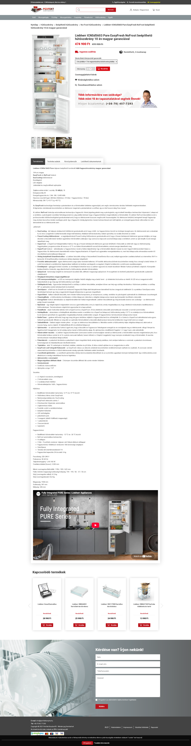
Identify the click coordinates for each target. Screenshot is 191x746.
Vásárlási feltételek (141, 727)
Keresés (111, 10)
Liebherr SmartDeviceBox (47, 604)
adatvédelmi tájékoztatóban (118, 700)
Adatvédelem (116, 727)
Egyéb (110, 17)
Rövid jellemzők (70, 161)
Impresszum (127, 727)
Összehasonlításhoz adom (89, 85)
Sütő (34, 17)
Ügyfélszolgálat (119, 2)
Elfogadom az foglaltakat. (117, 700)
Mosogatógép (43, 17)
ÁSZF (107, 727)
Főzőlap (54, 17)
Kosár (158, 10)
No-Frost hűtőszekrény (91, 25)
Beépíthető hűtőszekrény (67, 25)
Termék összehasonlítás (137, 2)
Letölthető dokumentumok (91, 161)
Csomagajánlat (154, 2)
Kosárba (104, 69)
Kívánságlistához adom (88, 80)
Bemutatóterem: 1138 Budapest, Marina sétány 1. (49, 2)
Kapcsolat (154, 727)
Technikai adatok (53, 161)
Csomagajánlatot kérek (86, 74)
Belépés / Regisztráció (141, 10)
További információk (101, 743)
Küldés (102, 706)
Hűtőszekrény (100, 17)
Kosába (49, 625)
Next (162, 605)
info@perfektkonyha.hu (44, 721)
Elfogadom (87, 743)
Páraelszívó (88, 17)
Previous (29, 605)
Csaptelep (77, 17)
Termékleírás (38, 161)
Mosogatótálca (65, 17)
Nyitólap (34, 25)
